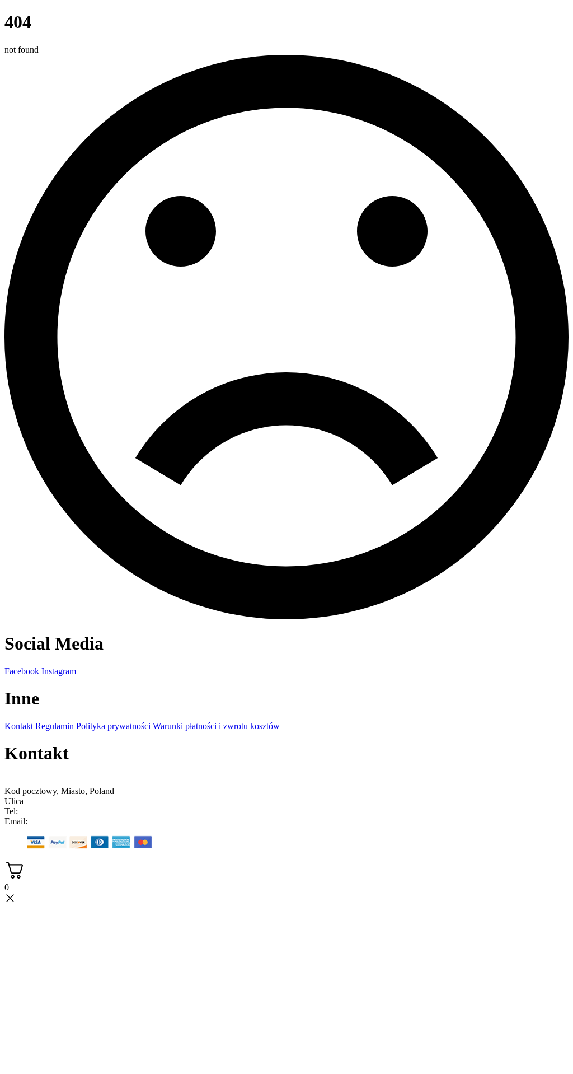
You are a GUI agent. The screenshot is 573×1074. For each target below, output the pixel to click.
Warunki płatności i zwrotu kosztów (216, 726)
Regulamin (55, 726)
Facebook (22, 671)
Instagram (58, 671)
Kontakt (19, 726)
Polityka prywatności (114, 726)
